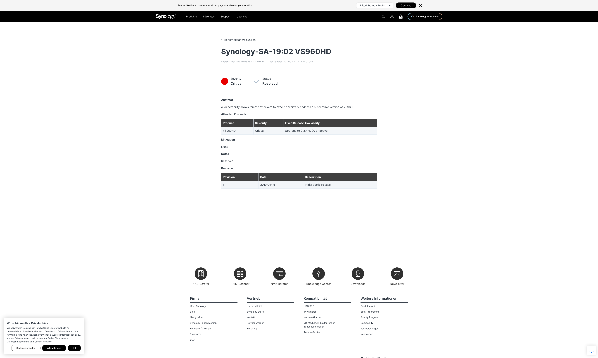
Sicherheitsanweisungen (240, 39)
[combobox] (374, 5)
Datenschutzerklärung (18, 341)
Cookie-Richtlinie (43, 341)
